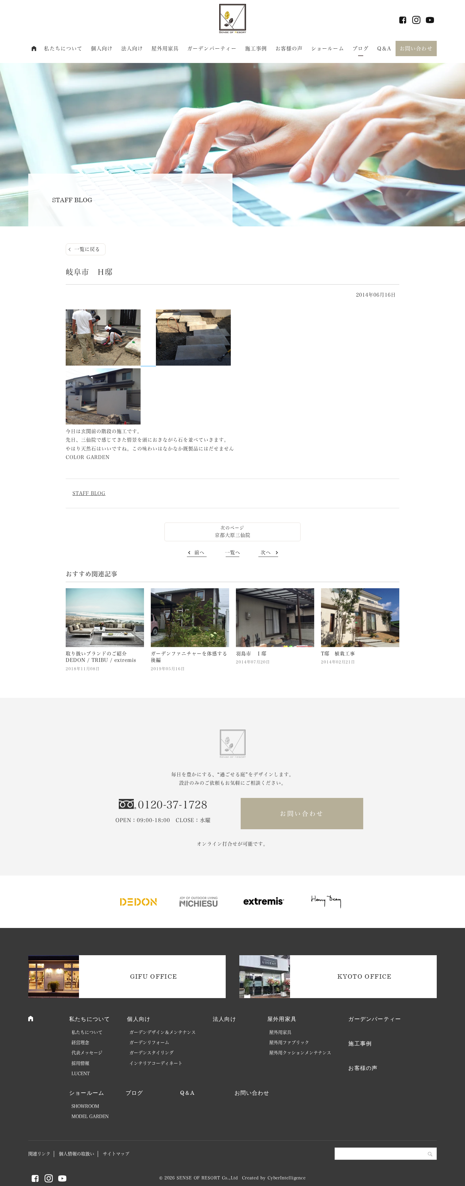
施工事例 (256, 48)
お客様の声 (289, 48)
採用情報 (80, 1063)
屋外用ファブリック (289, 1042)
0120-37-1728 (172, 805)
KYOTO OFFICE (364, 976)
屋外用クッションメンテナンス (300, 1053)
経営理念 (80, 1042)
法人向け (132, 48)
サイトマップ (116, 1154)
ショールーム (327, 48)
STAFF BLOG (89, 493)
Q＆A (384, 48)
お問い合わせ (416, 48)
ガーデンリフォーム (149, 1042)
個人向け (102, 48)
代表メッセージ (86, 1053)
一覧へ (232, 552)
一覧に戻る (87, 249)
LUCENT (80, 1073)
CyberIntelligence (287, 1178)
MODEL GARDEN (90, 1116)
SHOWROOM (85, 1106)
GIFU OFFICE (153, 976)
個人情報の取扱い (76, 1154)
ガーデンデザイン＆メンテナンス (162, 1032)
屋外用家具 (165, 48)
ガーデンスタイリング (151, 1053)
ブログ (360, 48)
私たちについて (63, 48)
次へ (266, 552)
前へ (199, 552)
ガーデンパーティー (212, 48)
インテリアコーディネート (155, 1063)
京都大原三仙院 (233, 535)
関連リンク (39, 1154)
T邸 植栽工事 (338, 653)
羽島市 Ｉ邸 (251, 653)
